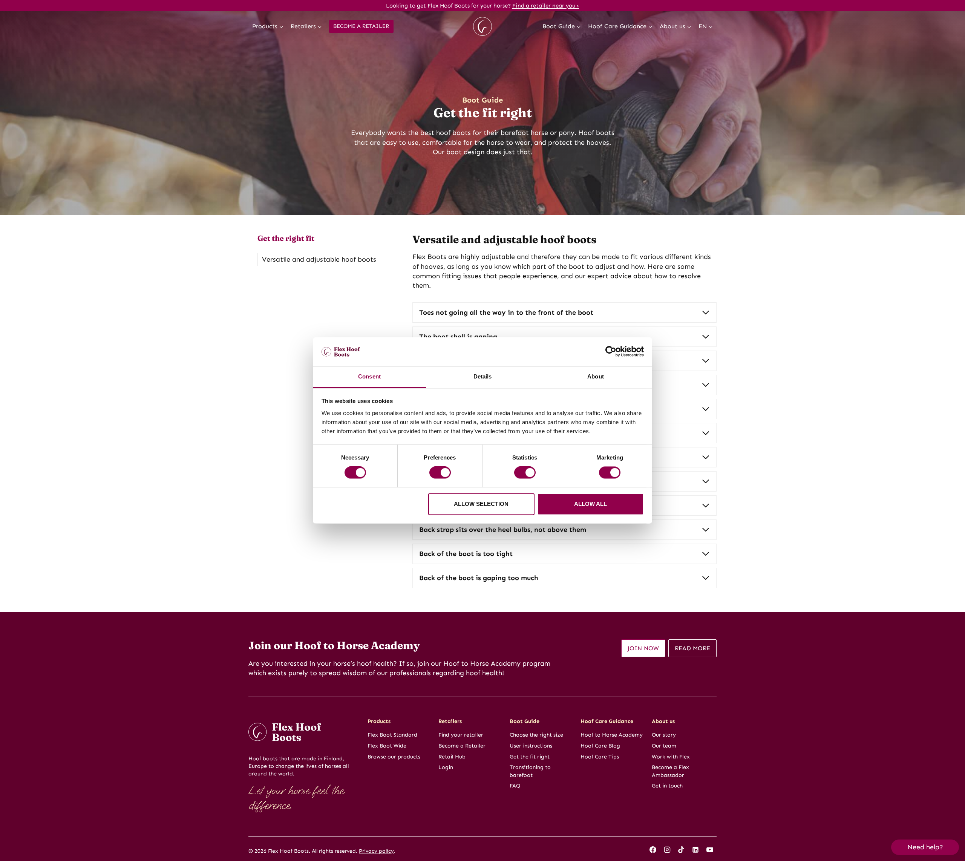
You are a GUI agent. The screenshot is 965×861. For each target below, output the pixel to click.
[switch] (440, 473)
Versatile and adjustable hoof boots (319, 259)
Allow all (590, 504)
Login (445, 767)
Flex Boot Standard (392, 734)
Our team (664, 745)
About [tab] (595, 376)
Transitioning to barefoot (530, 771)
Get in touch (667, 785)
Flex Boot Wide (387, 745)
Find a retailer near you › (545, 5)
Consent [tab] (369, 376)
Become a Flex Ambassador (670, 771)
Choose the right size (536, 734)
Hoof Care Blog (600, 745)
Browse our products (394, 756)
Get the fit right (530, 756)
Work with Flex (671, 756)
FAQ (515, 785)
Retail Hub (452, 756)
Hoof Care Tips (600, 756)
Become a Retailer (361, 26)
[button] (925, 847)
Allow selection (481, 504)
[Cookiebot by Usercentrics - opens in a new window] (611, 351)
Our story (664, 734)
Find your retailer (460, 734)
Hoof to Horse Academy (612, 734)
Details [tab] (482, 376)
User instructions (531, 745)
